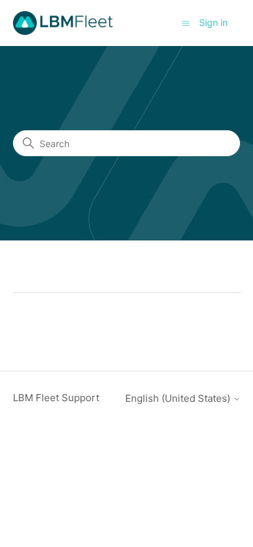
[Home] (63, 23)
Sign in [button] (213, 22)
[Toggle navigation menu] (186, 22)
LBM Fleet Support (56, 397)
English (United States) (179, 398)
